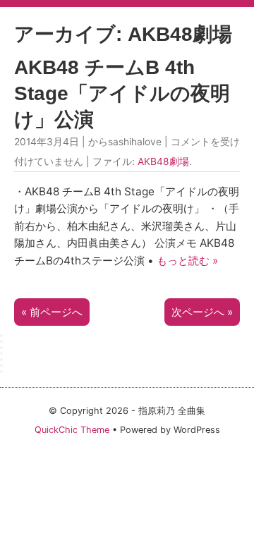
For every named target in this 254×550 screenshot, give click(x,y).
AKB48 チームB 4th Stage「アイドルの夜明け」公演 (122, 93)
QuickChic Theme (72, 429)
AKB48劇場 (163, 161)
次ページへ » (202, 312)
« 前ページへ (52, 312)
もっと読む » (187, 260)
